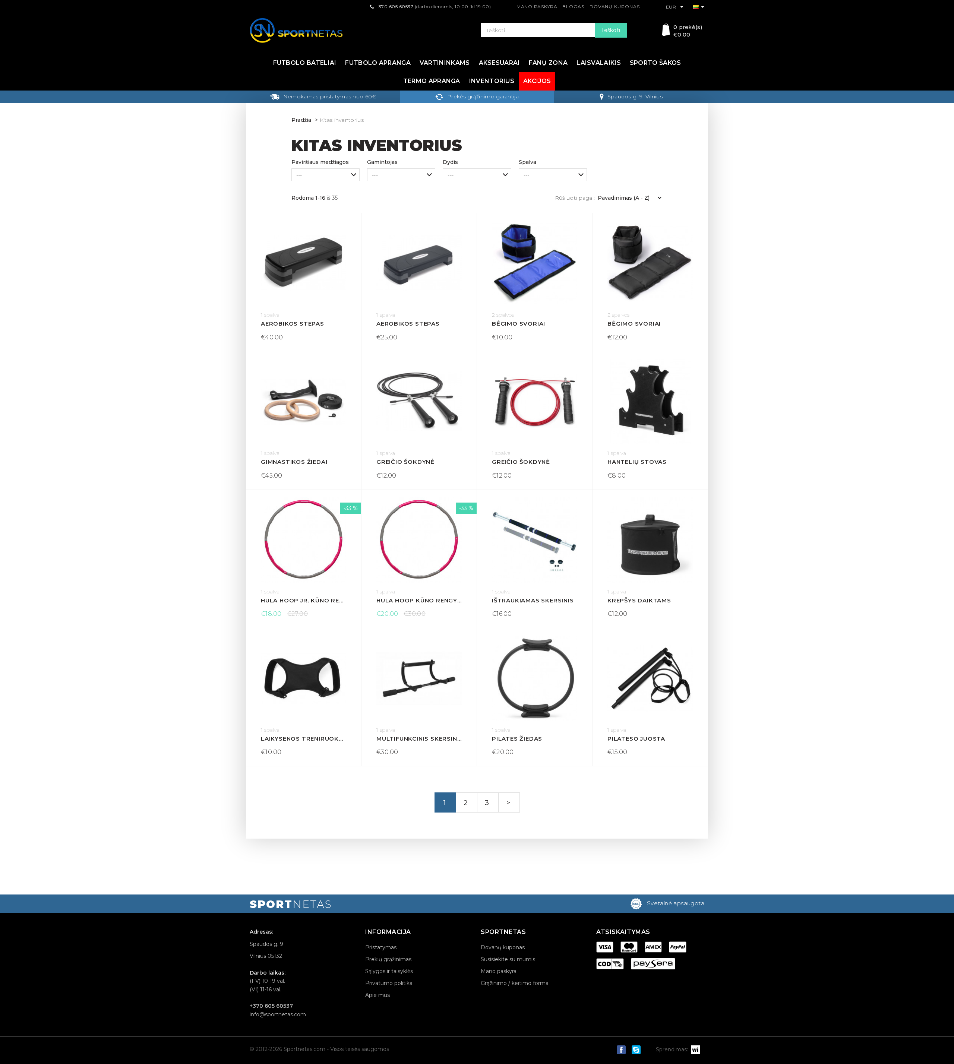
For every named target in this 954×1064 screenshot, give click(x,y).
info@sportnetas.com (278, 1014)
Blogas (573, 6)
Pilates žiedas (517, 738)
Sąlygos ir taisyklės (389, 971)
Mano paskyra (537, 6)
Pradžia (301, 120)
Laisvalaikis (598, 62)
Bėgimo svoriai (518, 323)
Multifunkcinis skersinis (419, 738)
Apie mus (377, 995)
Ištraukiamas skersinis (533, 600)
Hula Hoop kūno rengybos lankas (419, 600)
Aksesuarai (499, 62)
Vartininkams (445, 62)
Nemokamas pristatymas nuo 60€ (329, 96)
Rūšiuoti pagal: (575, 197)
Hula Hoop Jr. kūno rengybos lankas (303, 600)
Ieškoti (611, 30)
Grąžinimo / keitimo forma (515, 983)
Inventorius (491, 81)
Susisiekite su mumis (508, 959)
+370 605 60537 (394, 6)
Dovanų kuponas (615, 6)
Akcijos (537, 81)
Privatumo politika (389, 983)
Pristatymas (381, 947)
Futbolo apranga (378, 62)
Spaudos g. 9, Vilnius (635, 96)
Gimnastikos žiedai (294, 461)
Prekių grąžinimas (388, 959)
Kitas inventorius (342, 120)
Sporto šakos (655, 62)
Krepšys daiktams (639, 600)
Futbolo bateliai (305, 62)
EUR (671, 7)
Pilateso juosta (636, 738)
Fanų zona (548, 62)
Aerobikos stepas (292, 323)
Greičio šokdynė (405, 461)
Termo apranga (431, 81)
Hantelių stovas (637, 461)
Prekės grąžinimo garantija (483, 96)
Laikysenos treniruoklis (303, 738)
